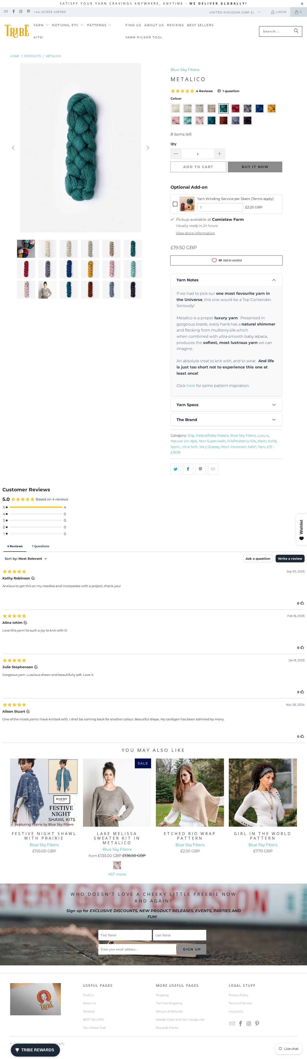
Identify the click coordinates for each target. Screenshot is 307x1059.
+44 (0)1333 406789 (50, 12)
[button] (41, 25)
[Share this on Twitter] (176, 469)
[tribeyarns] (17, 31)
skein (262, 441)
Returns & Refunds (169, 1011)
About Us (89, 1003)
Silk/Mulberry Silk (241, 441)
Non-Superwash (212, 441)
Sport (175, 447)
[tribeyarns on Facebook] (13, 12)
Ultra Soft (190, 447)
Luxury (263, 435)
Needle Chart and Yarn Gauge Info (180, 1019)
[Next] (147, 148)
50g (191, 435)
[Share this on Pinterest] (200, 469)
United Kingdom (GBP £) (232, 12)
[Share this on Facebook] (188, 469)
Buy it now (255, 167)
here (190, 385)
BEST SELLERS (93, 1019)
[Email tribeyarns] (6, 12)
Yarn (261, 447)
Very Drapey (209, 447)
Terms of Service (240, 1003)
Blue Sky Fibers (185, 69)
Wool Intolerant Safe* (238, 447)
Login (281, 12)
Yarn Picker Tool (94, 1027)
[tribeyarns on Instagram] (21, 12)
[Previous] (14, 148)
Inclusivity (236, 1011)
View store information (195, 233)
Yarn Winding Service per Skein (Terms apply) (235, 199)
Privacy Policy (238, 995)
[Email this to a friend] (213, 469)
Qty (174, 144)
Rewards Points (167, 1027)
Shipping (162, 995)
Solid (272, 441)
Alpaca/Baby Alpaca (212, 435)
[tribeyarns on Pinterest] (28, 12)
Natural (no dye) (184, 441)
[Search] (296, 31)
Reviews (88, 1011)
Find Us (88, 995)
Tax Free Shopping (169, 1003)
